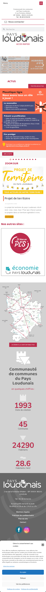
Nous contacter (16, 22)
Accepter (23, 572)
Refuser (23, 578)
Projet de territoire (17, 198)
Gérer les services (9, 566)
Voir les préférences (23, 584)
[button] (43, 545)
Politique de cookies (13, 589)
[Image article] (23, 119)
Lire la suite (8, 154)
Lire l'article (9, 217)
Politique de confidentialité (29, 589)
